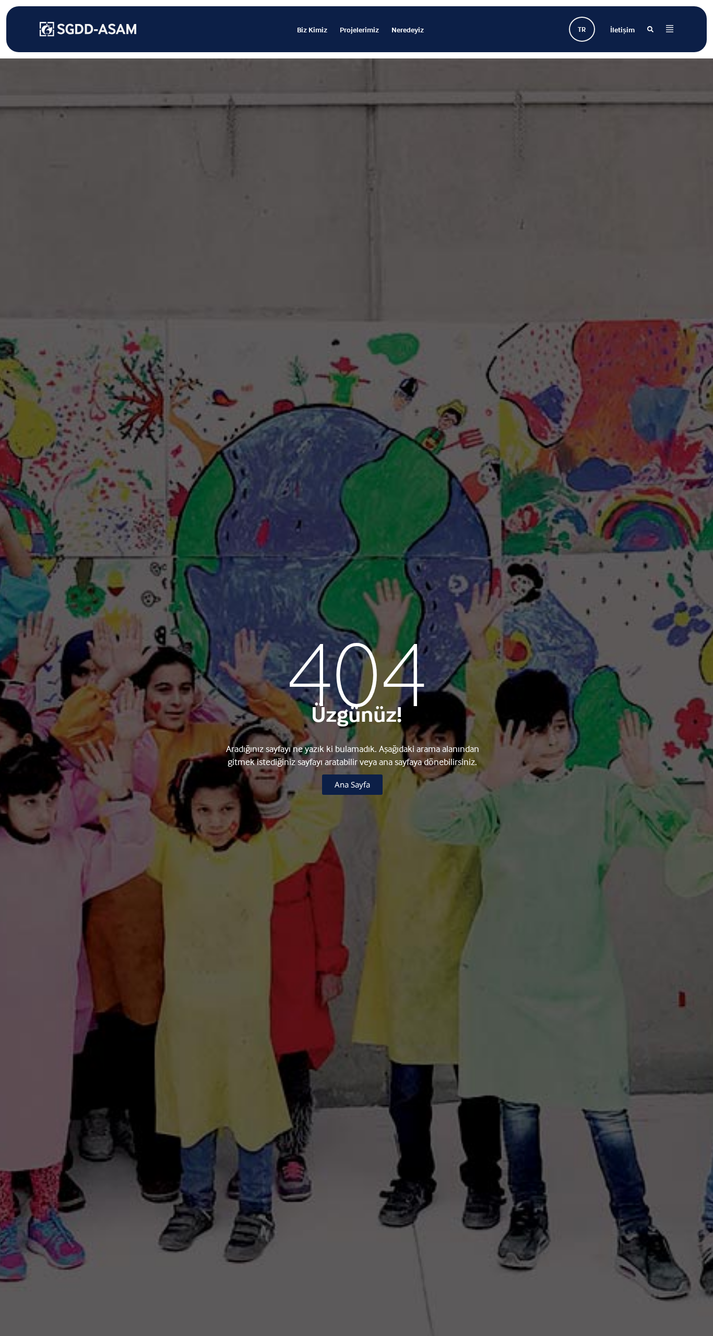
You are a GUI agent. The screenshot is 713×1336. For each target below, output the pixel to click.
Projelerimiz (359, 29)
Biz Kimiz (312, 29)
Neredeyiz (407, 29)
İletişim (622, 29)
